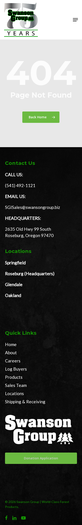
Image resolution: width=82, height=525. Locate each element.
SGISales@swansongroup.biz (32, 207)
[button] (75, 19)
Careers (12, 360)
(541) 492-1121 (20, 185)
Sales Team (16, 385)
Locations (14, 393)
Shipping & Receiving (25, 401)
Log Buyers (16, 368)
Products (14, 377)
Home (11, 344)
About (11, 352)
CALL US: (14, 174)
